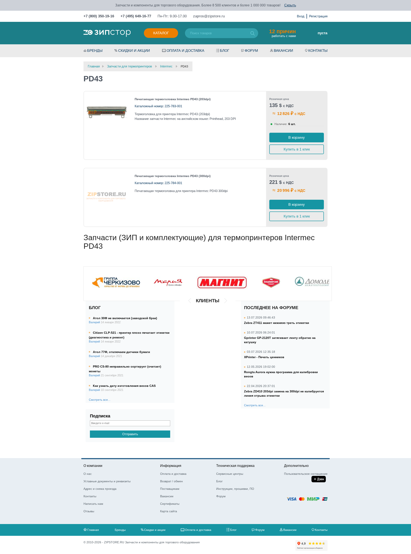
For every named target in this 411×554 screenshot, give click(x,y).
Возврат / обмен (171, 481)
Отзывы (88, 511)
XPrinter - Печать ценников (264, 357)
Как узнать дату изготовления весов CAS (124, 385)
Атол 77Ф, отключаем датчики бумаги (121, 352)
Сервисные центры (229, 473)
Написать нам (93, 503)
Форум (251, 51)
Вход (300, 16)
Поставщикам (169, 488)
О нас (87, 473)
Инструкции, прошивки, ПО (235, 488)
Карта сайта (168, 511)
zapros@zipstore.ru (209, 16)
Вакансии (283, 51)
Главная (93, 530)
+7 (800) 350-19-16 (98, 16)
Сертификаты (169, 503)
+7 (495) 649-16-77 (136, 16)
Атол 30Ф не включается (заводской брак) (125, 318)
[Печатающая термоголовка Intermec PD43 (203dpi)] (106, 112)
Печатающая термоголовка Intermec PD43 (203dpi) (173, 99)
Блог (224, 51)
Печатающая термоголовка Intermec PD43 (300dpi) (173, 176)
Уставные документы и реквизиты (107, 481)
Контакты (318, 51)
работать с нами (282, 33)
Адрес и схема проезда (99, 488)
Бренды (95, 51)
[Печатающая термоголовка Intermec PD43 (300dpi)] (106, 194)
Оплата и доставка (185, 51)
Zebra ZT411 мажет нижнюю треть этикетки (276, 323)
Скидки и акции (134, 51)
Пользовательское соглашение (306, 473)
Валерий (94, 322)
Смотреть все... (99, 399)
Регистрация (318, 16)
